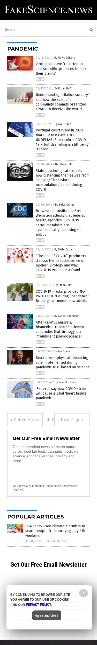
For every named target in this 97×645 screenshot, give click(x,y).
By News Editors (64, 57)
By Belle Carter (64, 204)
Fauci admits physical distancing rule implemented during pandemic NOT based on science (62, 362)
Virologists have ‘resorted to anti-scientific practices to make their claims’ (62, 68)
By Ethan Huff (63, 88)
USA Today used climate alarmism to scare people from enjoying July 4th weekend (55, 531)
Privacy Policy (38, 604)
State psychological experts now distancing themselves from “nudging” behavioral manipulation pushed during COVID (62, 180)
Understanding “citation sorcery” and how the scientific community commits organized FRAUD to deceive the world (62, 102)
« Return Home (25, 419)
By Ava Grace (63, 124)
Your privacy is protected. (29, 485)
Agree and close (46, 615)
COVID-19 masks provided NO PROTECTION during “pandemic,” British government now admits (62, 296)
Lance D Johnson (55, 541)
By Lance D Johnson (66, 316)
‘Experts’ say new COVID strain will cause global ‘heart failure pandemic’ (61, 393)
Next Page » (72, 419)
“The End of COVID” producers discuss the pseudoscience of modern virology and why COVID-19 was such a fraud (61, 263)
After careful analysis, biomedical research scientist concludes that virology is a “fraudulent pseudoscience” (60, 329)
